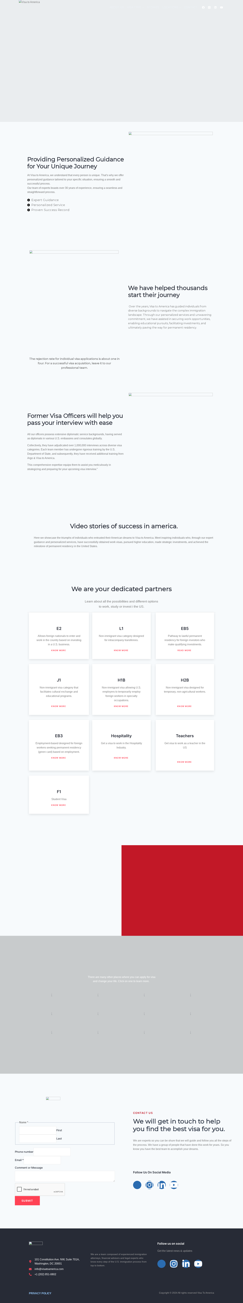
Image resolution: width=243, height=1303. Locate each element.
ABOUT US (116, 7)
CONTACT (190, 7)
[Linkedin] (215, 7)
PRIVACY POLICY (40, 1293)
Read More (184, 650)
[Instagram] (209, 7)
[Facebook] (203, 7)
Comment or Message (29, 1167)
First (59, 1130)
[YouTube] (221, 7)
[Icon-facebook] (137, 1185)
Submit (27, 1200)
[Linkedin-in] (162, 1185)
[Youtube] (174, 1185)
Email (19, 1160)
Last (59, 1138)
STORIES (153, 7)
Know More (58, 650)
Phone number (24, 1151)
